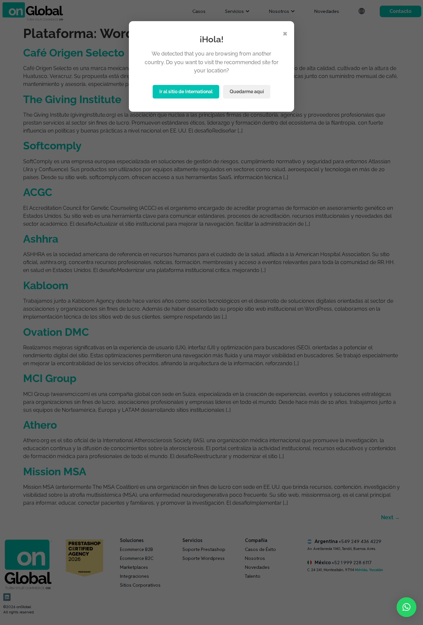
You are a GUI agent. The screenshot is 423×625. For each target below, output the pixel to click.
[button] (406, 607)
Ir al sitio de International (185, 91)
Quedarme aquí (247, 91)
